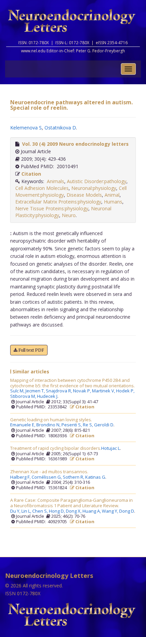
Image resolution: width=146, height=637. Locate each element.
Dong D (126, 511)
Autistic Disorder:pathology (96, 181)
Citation (31, 174)
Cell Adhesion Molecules (42, 188)
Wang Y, (110, 511)
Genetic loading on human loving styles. (51, 420)
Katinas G (95, 477)
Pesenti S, (72, 425)
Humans (113, 201)
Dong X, (74, 511)
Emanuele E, (23, 425)
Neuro (69, 215)
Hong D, (57, 511)
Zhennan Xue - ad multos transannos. (49, 472)
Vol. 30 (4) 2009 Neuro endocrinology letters (75, 144)
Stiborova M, (23, 396)
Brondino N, (48, 425)
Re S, (88, 425)
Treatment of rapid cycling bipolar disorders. (55, 448)
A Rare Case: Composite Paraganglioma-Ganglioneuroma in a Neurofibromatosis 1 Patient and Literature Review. (71, 503)
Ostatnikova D (60, 127)
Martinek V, (104, 391)
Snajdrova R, (59, 391)
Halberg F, (21, 477)
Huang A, (92, 511)
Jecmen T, (35, 391)
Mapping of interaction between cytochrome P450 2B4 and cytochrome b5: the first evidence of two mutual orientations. (72, 383)
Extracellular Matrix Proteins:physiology (58, 201)
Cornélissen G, (47, 477)
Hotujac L (110, 448)
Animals (55, 181)
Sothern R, (74, 477)
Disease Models (84, 195)
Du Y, (15, 511)
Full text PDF (30, 350)
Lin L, (26, 511)
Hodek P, (125, 391)
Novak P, (82, 391)
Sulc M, (17, 391)
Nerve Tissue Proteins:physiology (51, 208)
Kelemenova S (26, 127)
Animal (112, 195)
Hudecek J (47, 396)
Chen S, (40, 511)
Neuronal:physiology (93, 188)
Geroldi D (103, 425)
